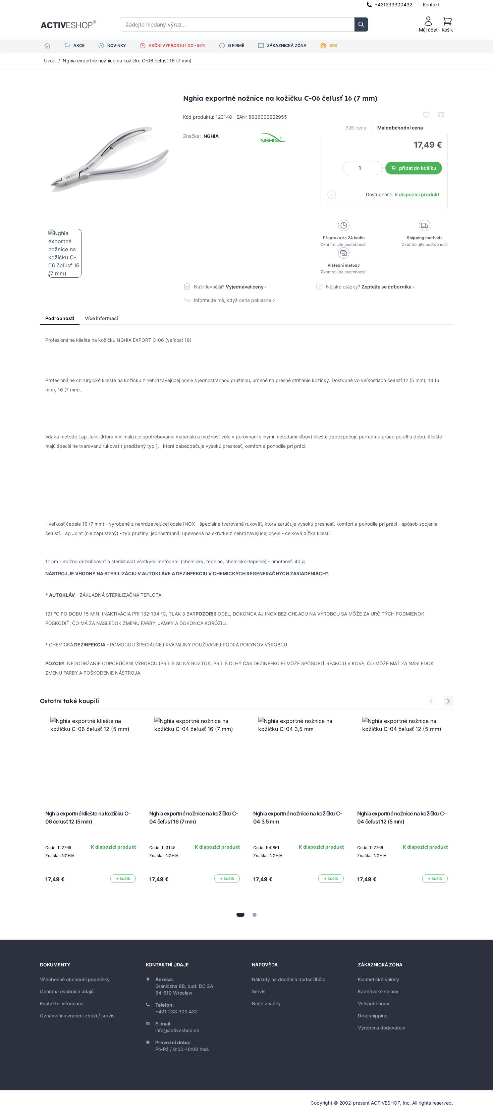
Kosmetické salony (378, 979)
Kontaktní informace (62, 1003)
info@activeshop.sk (177, 1030)
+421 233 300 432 (176, 1011)
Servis (259, 991)
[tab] (240, 915)
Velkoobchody (373, 1003)
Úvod (50, 60)
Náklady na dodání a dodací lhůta (289, 979)
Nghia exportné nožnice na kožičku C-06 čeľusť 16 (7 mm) (127, 60)
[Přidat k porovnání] (441, 115)
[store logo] (68, 24)
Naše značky (266, 1003)
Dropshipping (373, 1015)
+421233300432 (393, 4)
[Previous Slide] (431, 701)
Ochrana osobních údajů (67, 991)
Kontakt (431, 4)
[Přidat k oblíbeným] (426, 115)
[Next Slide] (448, 701)
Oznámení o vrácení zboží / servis (77, 1015)
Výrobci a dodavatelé (381, 1027)
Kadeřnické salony (378, 991)
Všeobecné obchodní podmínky (75, 979)
